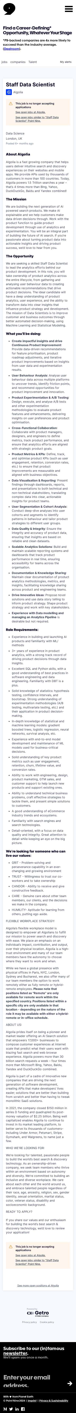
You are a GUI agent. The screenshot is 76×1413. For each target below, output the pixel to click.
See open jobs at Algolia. (30, 112)
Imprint (32, 1401)
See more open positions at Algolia (38, 1285)
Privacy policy (29, 1322)
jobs (4, 62)
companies (17, 62)
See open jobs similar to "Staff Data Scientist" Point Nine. (37, 119)
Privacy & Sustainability (53, 1401)
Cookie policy (47, 1322)
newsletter (15, 1353)
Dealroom (11, 49)
